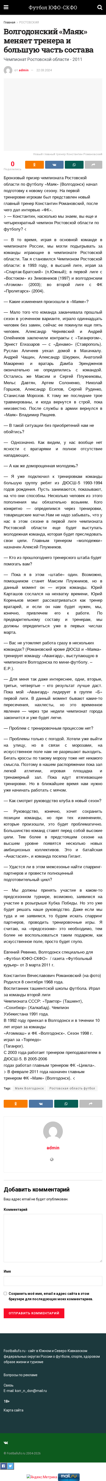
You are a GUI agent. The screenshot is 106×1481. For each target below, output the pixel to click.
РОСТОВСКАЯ (29, 22)
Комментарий (15, 1209)
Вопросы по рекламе (20, 1375)
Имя (7, 1271)
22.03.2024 (44, 70)
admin (24, 70)
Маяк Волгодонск (29, 1088)
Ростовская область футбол (72, 1088)
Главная (9, 22)
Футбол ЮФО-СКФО (53, 7)
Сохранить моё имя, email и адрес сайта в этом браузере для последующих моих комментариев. (51, 1296)
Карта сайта (13, 1410)
